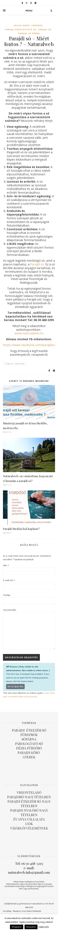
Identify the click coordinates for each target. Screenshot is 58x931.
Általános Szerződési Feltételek (27, 911)
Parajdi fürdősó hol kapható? (21, 529)
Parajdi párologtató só (20, 29)
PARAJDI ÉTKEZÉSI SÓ (29, 730)
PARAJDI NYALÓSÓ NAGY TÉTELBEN (29, 812)
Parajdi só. (37, 264)
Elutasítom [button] (31, 926)
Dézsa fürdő (22, 25)
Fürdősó (37, 25)
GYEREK (29, 757)
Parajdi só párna (29, 33)
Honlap (6, 594)
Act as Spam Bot (15, 686)
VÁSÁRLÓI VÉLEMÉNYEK (29, 828)
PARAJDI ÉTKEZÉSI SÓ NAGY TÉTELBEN (29, 803)
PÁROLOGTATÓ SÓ (29, 743)
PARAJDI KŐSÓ (29, 752)
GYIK (29, 823)
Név (6, 565)
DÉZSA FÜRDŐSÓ (29, 748)
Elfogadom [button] (16, 926)
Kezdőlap (7, 911)
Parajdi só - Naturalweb (15, 363)
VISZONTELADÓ (29, 792)
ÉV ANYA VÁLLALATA (29, 819)
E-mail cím (9, 580)
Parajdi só (44, 29)
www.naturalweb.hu (29, 333)
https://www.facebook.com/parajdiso (29, 345)
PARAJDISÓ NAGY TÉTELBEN (29, 797)
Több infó (43, 926)
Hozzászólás (9, 609)
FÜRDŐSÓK (29, 734)
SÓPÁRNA (29, 739)
